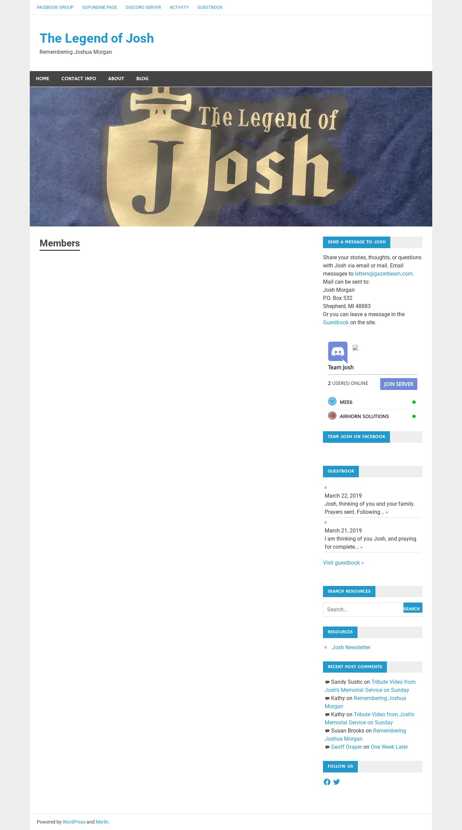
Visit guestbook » (343, 563)
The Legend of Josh (97, 38)
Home (42, 78)
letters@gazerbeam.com (384, 273)
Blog (142, 78)
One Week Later (389, 747)
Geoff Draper (346, 747)
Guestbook (210, 7)
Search (411, 609)
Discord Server (143, 7)
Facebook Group (55, 7)
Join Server (398, 383)
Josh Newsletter (351, 647)
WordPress (74, 822)
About (116, 78)
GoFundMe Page (99, 7)
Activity (179, 7)
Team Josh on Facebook (356, 437)
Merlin (102, 822)
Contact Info (79, 78)
